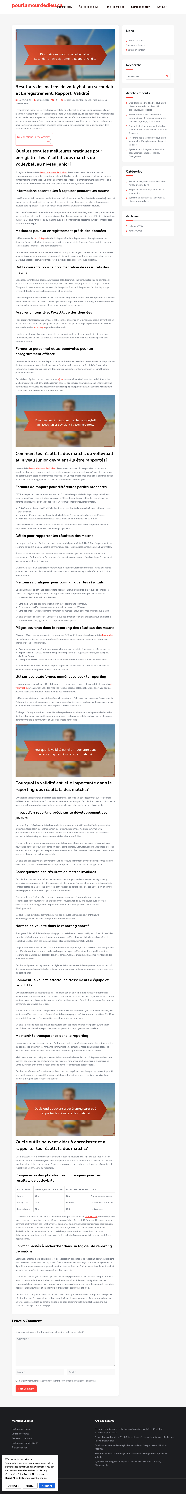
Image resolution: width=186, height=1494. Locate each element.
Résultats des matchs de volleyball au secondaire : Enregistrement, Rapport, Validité (147, 141)
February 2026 (136, 226)
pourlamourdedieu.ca (37, 5)
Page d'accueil (64, 6)
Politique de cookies (21, 1429)
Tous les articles (114, 6)
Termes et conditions (22, 1438)
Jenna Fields (43, 100)
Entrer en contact (140, 6)
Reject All (30, 1485)
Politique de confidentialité (25, 1443)
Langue (161, 6)
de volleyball (91, 1216)
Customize (13, 1485)
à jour (60, 379)
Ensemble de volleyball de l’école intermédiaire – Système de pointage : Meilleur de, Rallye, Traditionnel (147, 118)
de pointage (40, 238)
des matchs (107, 635)
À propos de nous (89, 6)
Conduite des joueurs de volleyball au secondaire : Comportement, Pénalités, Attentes (148, 129)
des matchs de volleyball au (53, 172)
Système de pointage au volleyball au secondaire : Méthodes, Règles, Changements (147, 153)
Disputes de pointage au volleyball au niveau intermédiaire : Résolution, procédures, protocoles (147, 106)
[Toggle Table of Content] (46, 141)
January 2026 (135, 230)
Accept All (47, 1485)
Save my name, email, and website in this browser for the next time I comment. (57, 1380)
